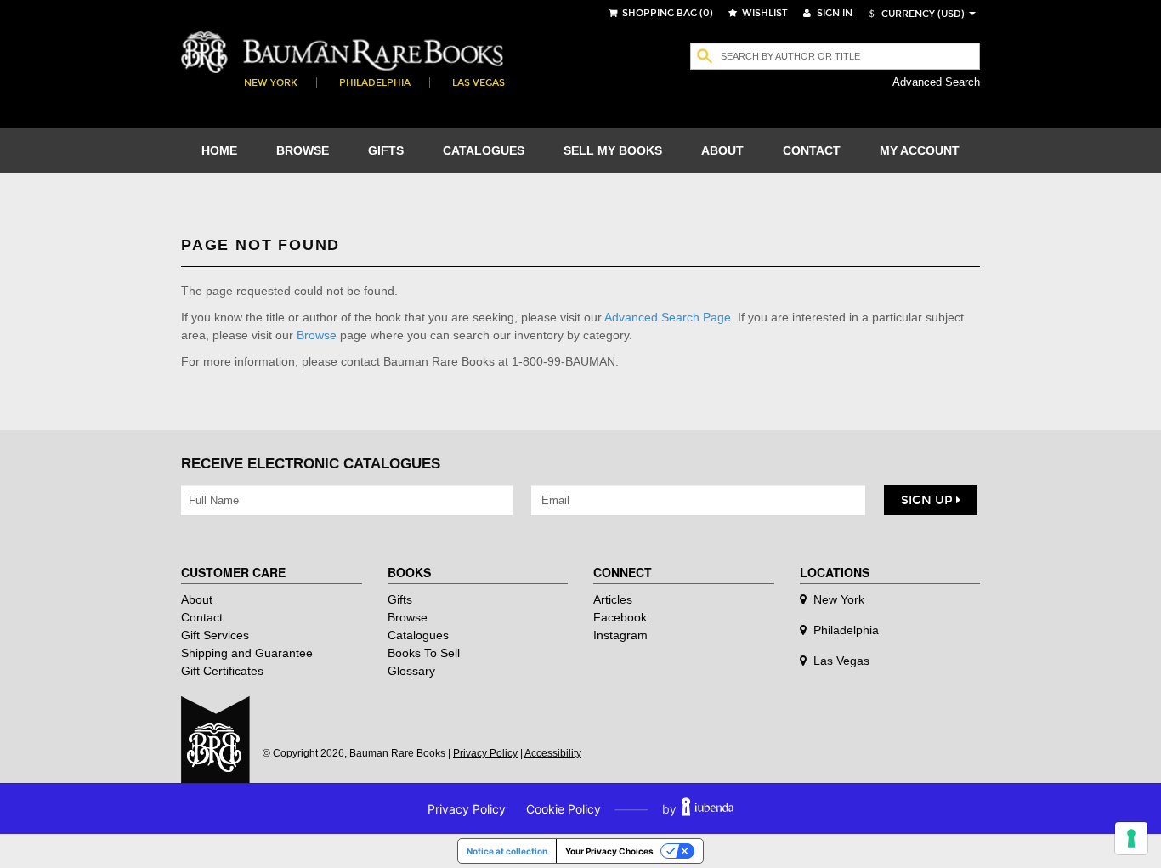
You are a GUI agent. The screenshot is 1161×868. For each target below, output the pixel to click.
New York (270, 82)
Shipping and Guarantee (247, 653)
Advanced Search (936, 82)
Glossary (411, 671)
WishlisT (763, 13)
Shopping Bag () (666, 13)
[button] (914, 14)
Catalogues (418, 635)
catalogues (483, 150)
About (196, 599)
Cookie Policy (563, 809)
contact (812, 150)
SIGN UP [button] (928, 500)
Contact (202, 617)
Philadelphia (375, 82)
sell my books (613, 150)
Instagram (620, 635)
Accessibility (552, 753)
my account (920, 150)
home (219, 150)
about (722, 150)
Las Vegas (478, 82)
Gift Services (215, 635)
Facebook (620, 617)
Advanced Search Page (667, 317)
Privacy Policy (485, 753)
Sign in (833, 13)
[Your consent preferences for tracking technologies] (1131, 838)
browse (302, 150)
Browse (317, 335)
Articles (612, 599)
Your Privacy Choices (609, 851)
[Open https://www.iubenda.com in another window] (707, 808)
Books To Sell (424, 653)
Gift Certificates (222, 671)
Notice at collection (507, 851)
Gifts (400, 599)
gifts (386, 150)
